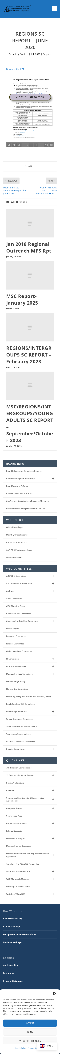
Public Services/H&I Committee (20, 704)
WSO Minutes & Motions (17, 879)
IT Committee (12, 658)
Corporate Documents (16, 823)
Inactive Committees (15, 749)
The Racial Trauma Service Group (21, 726)
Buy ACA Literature (15, 782)
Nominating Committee (17, 689)
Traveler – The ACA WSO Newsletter (22, 864)
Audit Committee (14, 598)
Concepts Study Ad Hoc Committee (22, 621)
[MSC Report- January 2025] (30, 275)
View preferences (30, 1040)
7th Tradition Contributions (19, 767)
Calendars (11, 790)
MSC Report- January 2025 (22, 299)
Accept (30, 1023)
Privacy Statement (36, 1048)
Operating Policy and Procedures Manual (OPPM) (28, 696)
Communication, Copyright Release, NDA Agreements (25, 799)
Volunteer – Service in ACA (18, 871)
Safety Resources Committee (19, 719)
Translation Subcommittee (18, 734)
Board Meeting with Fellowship (20, 478)
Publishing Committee (16, 711)
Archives (10, 591)
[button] (55, 993)
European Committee (16, 636)
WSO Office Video (14, 557)
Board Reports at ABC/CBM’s (19, 493)
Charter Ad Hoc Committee (18, 613)
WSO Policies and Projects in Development (25, 508)
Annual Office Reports (16, 542)
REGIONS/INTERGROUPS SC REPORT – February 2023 (29, 355)
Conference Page (14, 815)
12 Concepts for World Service (19, 775)
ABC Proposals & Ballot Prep (19, 583)
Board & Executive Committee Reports (23, 471)
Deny (30, 1032)
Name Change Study (15, 681)
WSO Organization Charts (18, 886)
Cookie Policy (20, 1048)
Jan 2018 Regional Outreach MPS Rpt (28, 247)
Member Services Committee (19, 673)
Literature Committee (16, 666)
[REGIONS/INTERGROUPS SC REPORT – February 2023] (30, 327)
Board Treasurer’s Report (17, 486)
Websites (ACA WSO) (15, 894)
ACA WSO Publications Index (19, 549)
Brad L (23, 54)
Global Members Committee (19, 651)
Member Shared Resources (18, 846)
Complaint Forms (14, 808)
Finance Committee (15, 643)
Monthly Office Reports (17, 534)
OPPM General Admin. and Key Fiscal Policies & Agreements (27, 855)
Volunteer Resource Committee (20, 741)
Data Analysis (12, 628)
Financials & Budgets (15, 838)
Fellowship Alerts (14, 831)
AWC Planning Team (15, 606)
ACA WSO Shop (11, 926)
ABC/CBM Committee (16, 576)
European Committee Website (19, 934)
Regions (47, 54)
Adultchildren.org (12, 918)
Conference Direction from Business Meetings (27, 501)
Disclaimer (9, 973)
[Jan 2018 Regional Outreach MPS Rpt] (30, 223)
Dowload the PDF (15, 69)
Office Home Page (14, 527)
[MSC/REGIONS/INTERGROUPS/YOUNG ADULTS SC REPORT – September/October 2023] (30, 386)
